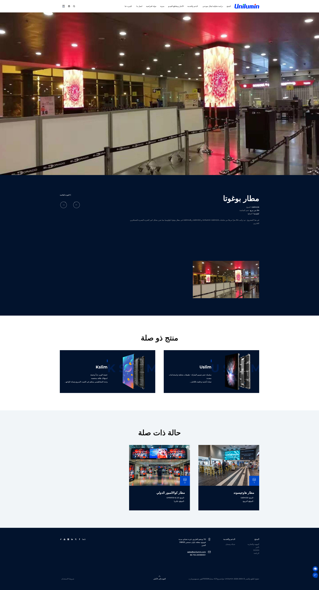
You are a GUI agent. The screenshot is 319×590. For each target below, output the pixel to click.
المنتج (229, 6)
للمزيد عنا (128, 6)
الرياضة (256, 553)
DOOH (256, 550)
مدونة (162, 6)
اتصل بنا (138, 6)
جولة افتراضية (151, 6)
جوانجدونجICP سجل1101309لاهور (212, 579)
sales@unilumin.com (196, 552)
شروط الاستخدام (68, 579)
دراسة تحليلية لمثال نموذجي (212, 6)
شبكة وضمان (230, 544)
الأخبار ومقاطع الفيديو (176, 6)
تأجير (257, 547)
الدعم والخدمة (192, 6)
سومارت (192, 579)
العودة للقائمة (65, 195)
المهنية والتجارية (253, 544)
